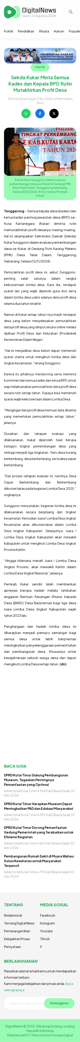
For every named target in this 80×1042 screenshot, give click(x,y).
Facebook (47, 915)
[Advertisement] (40, 715)
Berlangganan (59, 1003)
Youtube (46, 931)
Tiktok (45, 939)
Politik (8, 31)
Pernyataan (12, 947)
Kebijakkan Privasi (17, 939)
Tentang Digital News (19, 923)
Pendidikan (26, 31)
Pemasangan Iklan (17, 931)
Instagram (47, 923)
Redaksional (13, 915)
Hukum (59, 31)
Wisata (44, 31)
